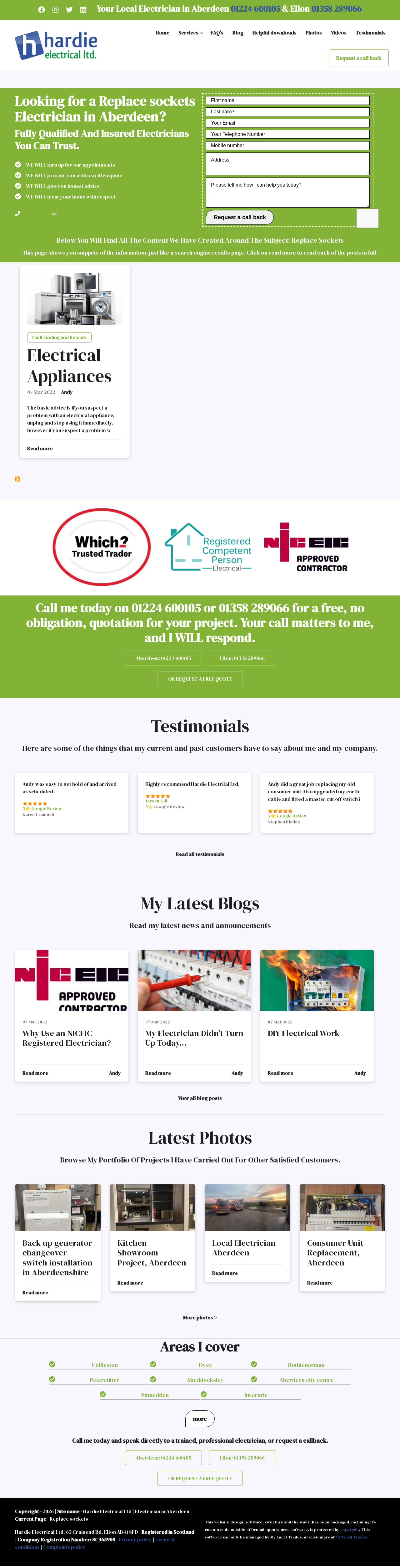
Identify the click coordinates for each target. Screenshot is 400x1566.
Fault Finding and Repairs (59, 337)
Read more (40, 448)
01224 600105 (254, 8)
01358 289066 (336, 8)
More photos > (200, 1317)
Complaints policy (64, 1546)
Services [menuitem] (191, 35)
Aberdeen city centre (306, 1380)
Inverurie (256, 1395)
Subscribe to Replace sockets (17, 479)
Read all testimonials (200, 854)
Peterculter (104, 1380)
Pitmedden (155, 1395)
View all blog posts (200, 1098)
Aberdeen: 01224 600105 (163, 658)
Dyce (205, 1365)
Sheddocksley (205, 1380)
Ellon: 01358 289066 (242, 658)
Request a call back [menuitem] (358, 57)
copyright (349, 1529)
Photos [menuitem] (314, 32)
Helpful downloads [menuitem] (274, 32)
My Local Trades (351, 1537)
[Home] (56, 44)
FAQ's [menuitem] (217, 32)
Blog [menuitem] (237, 32)
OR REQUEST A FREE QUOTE (106, 226)
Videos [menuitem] (339, 32)
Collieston (105, 1365)
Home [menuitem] (162, 32)
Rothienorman (306, 1365)
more (200, 1419)
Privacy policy (135, 1539)
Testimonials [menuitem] (371, 32)
